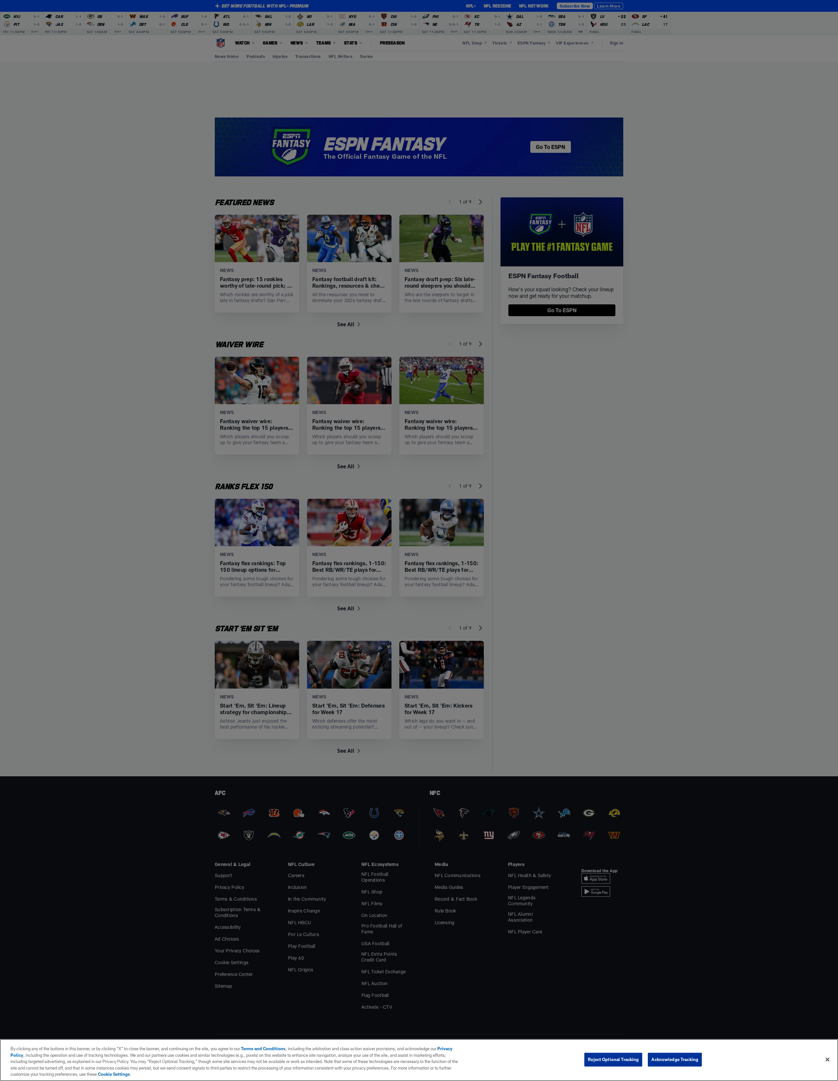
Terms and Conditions (263, 1048)
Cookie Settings (114, 1074)
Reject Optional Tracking (613, 1059)
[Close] (827, 1060)
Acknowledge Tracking (674, 1059)
